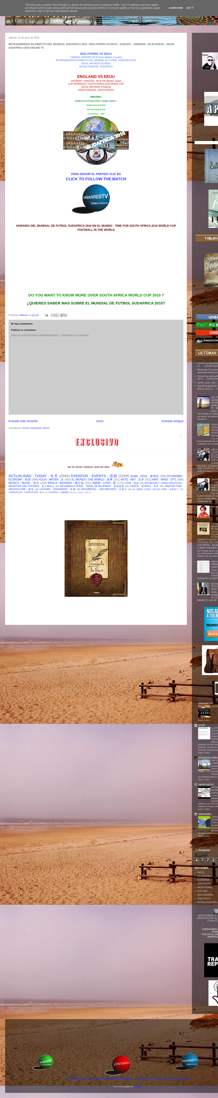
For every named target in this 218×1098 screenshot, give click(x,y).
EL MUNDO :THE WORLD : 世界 (92, 479)
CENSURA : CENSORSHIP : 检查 (57, 489)
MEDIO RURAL (205, 887)
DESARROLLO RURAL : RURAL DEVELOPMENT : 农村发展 (92, 486)
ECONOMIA (203, 880)
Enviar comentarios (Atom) (36, 428)
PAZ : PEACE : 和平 (81, 492)
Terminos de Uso (79, 1078)
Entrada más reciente (23, 421)
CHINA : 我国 (131, 483)
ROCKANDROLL (205, 895)
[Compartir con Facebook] (62, 315)
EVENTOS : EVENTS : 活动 (94, 476)
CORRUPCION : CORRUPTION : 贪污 (26, 492)
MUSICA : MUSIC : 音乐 (24, 482)
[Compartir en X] (59, 315)
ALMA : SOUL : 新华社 (144, 476)
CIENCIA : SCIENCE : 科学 (144, 486)
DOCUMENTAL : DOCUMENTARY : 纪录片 (104, 489)
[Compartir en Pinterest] (65, 315)
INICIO (200, 872)
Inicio (99, 421)
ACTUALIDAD (204, 876)
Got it (190, 8)
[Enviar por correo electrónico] (52, 315)
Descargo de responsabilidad (113, 1078)
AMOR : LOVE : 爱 (104, 482)
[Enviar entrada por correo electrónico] (46, 315)
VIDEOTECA (203, 898)
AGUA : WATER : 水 (51, 479)
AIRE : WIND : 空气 (164, 479)
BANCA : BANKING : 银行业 (66, 482)
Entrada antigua (172, 421)
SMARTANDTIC (206, 784)
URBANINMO (205, 814)
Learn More (176, 8)
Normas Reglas (177, 1078)
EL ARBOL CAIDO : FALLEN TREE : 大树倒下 (156, 489)
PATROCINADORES (207, 902)
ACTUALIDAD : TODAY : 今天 (33, 476)
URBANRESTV (205, 703)
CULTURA (202, 891)
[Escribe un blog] (55, 315)
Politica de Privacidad (150, 1078)
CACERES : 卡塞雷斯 (58, 492)
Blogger (138, 1086)
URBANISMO (204, 883)
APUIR (201, 725)
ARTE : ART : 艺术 (132, 479)
